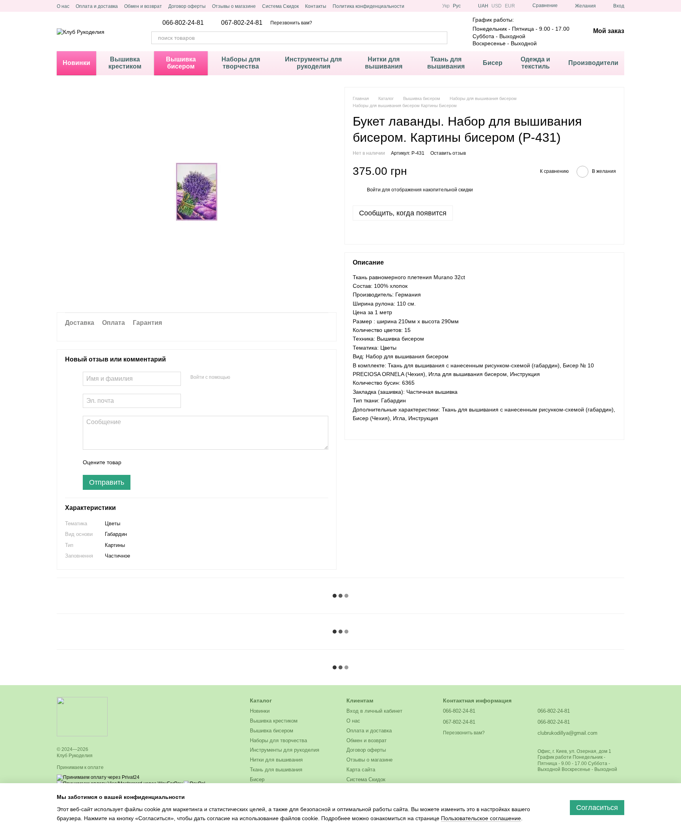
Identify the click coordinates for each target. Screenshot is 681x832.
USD (496, 6)
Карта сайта (360, 770)
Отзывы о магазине (234, 6)
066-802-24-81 (183, 23)
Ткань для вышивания (446, 63)
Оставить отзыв (448, 153)
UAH (483, 6)
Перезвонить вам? (291, 23)
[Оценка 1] (134, 462)
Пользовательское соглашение (481, 818)
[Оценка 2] (147, 462)
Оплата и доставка (97, 6)
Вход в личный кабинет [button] (374, 711)
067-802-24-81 (241, 23)
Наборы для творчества (240, 63)
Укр (446, 6)
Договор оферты (187, 6)
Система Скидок (280, 6)
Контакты (315, 6)
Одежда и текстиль (535, 63)
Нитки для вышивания (383, 63)
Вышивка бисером (181, 63)
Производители (593, 62)
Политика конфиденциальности (368, 6)
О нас (63, 6)
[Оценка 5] (185, 462)
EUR (510, 6)
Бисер (492, 62)
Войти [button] (374, 189)
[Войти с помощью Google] (251, 377)
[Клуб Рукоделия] (82, 716)
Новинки (76, 62)
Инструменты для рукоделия (313, 63)
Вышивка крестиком (124, 63)
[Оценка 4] (172, 462)
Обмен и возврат (143, 6)
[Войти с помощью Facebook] (239, 377)
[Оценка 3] (159, 462)
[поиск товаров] (441, 38)
